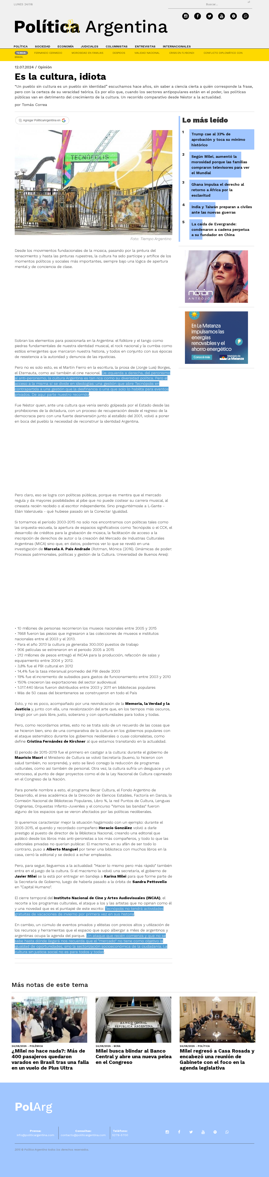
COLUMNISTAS (117, 46)
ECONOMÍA (66, 46)
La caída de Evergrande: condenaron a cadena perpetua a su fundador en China (220, 229)
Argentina (91, 26)
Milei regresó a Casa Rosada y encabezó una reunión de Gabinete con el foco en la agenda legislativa (217, 1059)
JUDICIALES (89, 46)
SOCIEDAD (42, 46)
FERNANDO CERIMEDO (48, 52)
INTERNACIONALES (177, 46)
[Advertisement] (93, 306)
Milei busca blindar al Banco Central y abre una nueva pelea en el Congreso (134, 1056)
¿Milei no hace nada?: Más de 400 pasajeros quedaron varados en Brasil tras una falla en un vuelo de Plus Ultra (50, 1059)
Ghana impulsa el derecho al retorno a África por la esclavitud (217, 189)
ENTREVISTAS (145, 46)
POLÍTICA (21, 46)
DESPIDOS (119, 52)
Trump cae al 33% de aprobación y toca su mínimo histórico (218, 139)
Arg (33, 1107)
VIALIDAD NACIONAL (147, 52)
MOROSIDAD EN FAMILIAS (87, 52)
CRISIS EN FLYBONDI (181, 52)
